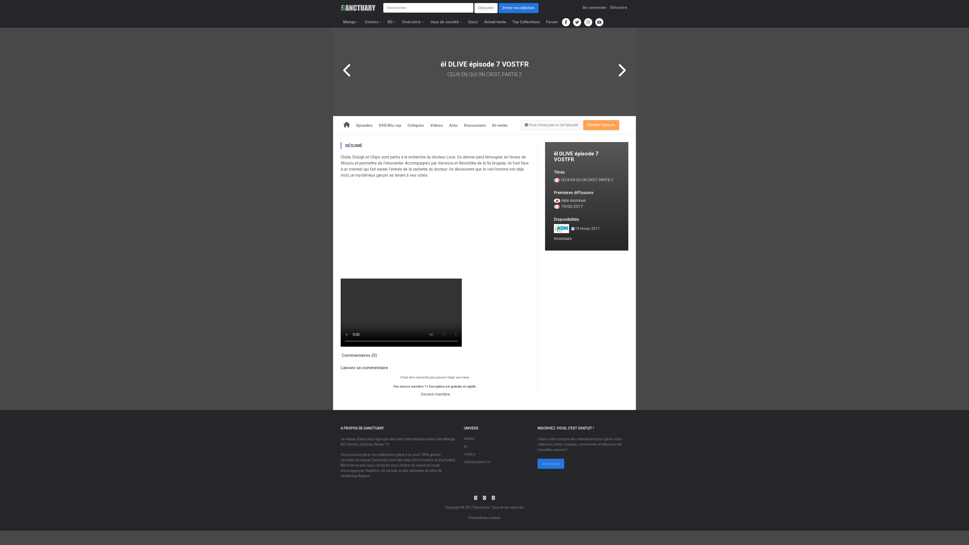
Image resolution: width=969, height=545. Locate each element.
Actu (453, 125)
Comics (371, 22)
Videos (436, 125)
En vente (499, 125)
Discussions (475, 125)
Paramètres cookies (485, 518)
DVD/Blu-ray (390, 125)
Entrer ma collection (518, 8)
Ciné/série (411, 22)
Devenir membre (435, 394)
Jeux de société (444, 22)
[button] (551, 125)
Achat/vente (495, 22)
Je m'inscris (551, 464)
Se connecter (594, 7)
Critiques (416, 125)
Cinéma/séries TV (477, 462)
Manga (349, 22)
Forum (551, 22)
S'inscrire (618, 7)
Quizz (473, 22)
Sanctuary (482, 507)
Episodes (364, 125)
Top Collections (526, 22)
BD (390, 22)
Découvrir (486, 8)
